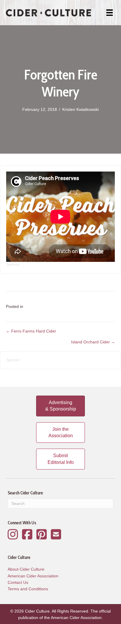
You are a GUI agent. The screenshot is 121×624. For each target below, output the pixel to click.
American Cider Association (33, 576)
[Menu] (109, 12)
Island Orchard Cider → (93, 342)
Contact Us (18, 582)
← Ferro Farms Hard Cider (31, 331)
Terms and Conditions (28, 588)
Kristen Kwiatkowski (80, 109)
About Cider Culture (26, 569)
